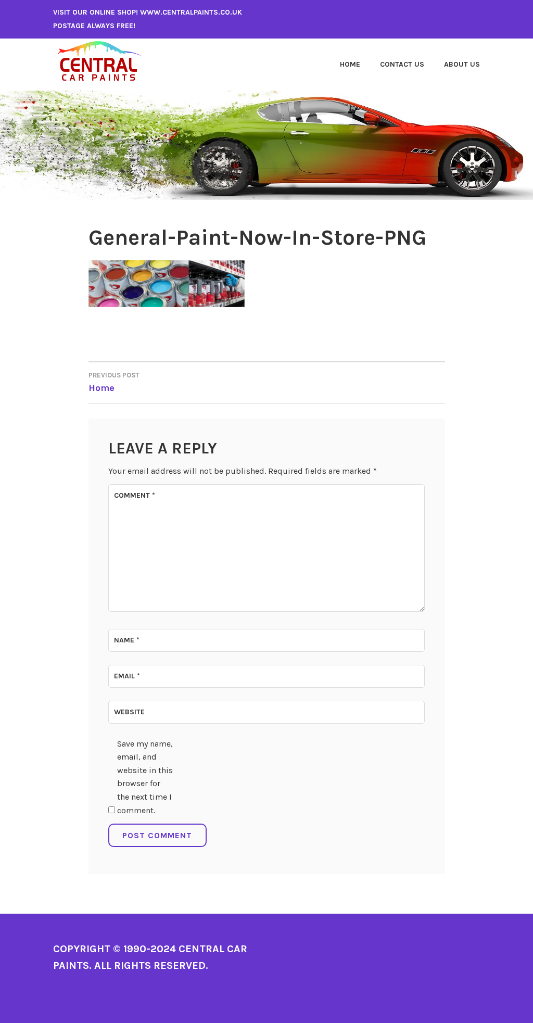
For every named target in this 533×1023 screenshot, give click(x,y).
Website (129, 712)
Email (127, 676)
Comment (134, 495)
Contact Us (402, 64)
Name (126, 640)
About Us (462, 64)
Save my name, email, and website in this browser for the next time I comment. (145, 777)
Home (350, 64)
